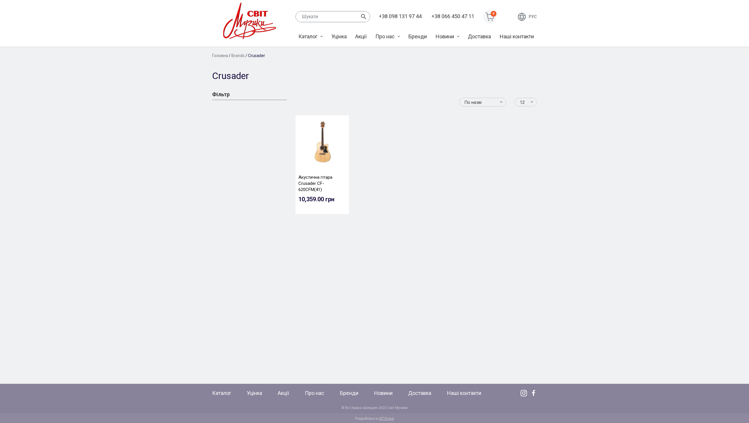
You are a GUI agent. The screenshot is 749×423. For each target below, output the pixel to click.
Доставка (479, 36)
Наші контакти (517, 36)
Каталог (307, 36)
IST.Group (386, 419)
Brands (238, 55)
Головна (220, 55)
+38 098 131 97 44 (400, 16)
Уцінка (339, 36)
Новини (445, 36)
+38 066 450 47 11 (453, 16)
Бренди (417, 36)
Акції (361, 36)
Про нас (385, 36)
